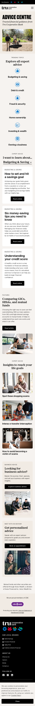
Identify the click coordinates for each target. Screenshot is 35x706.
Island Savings (8, 639)
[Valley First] (18, 2)
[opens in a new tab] (17, 604)
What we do (6, 657)
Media (4, 663)
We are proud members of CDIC (18, 598)
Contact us (5, 666)
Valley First (7, 645)
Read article (9, 328)
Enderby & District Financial (12, 648)
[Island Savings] (11, 2)
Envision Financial (9, 642)
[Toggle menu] (32, 8)
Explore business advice (17, 487)
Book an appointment (20, 546)
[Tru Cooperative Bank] (9, 7)
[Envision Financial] (14, 2)
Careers (4, 660)
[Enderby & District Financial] (21, 2)
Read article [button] (17, 199)
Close (17, 701)
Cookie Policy (16, 695)
